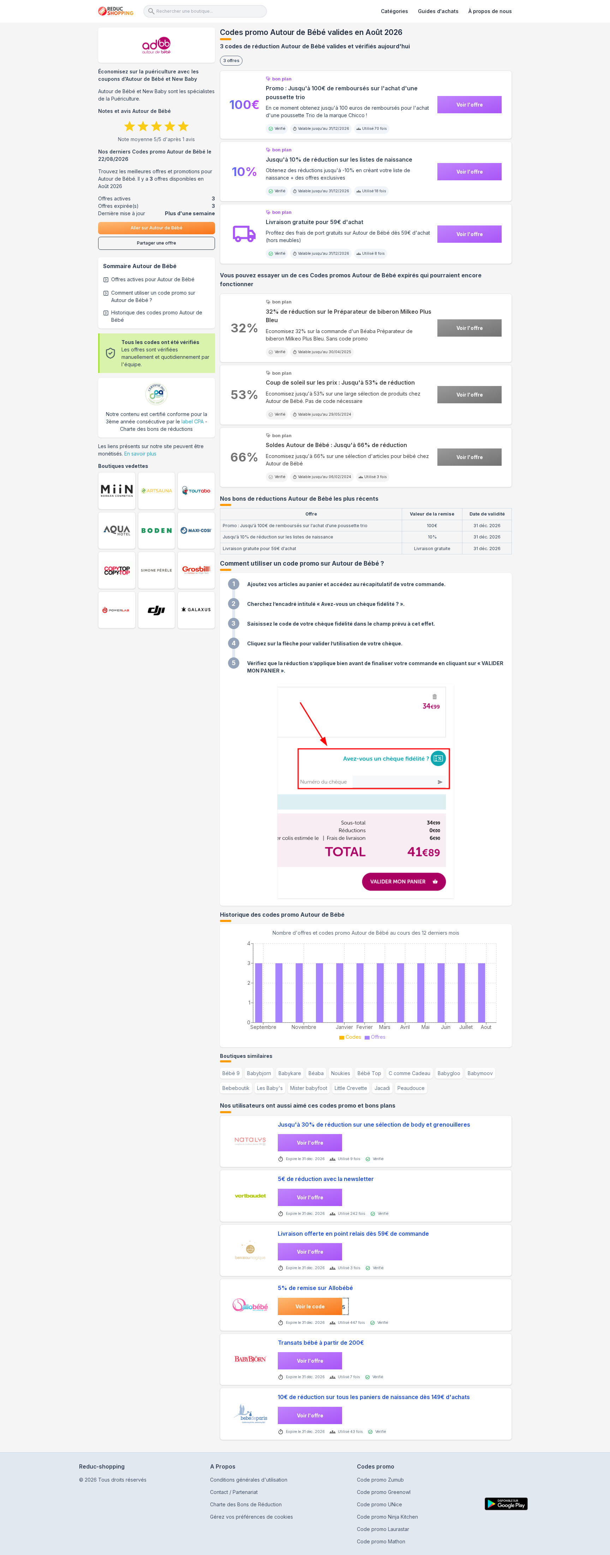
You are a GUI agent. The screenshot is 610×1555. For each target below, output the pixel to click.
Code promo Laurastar (383, 1529)
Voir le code (310, 1306)
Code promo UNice (379, 1504)
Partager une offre (156, 243)
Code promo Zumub (380, 1480)
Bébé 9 (231, 1073)
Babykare (290, 1073)
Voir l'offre (469, 105)
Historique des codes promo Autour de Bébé (156, 316)
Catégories (394, 11)
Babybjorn (259, 1073)
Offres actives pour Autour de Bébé (153, 279)
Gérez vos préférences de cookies (251, 1517)
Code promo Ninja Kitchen (387, 1517)
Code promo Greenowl (384, 1492)
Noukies (340, 1073)
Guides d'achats (438, 11)
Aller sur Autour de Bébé (157, 227)
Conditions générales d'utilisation (248, 1480)
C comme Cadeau (409, 1073)
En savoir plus (140, 454)
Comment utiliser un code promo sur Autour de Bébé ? (153, 296)
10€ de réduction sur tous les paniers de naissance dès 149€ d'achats (374, 1397)
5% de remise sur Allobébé (315, 1288)
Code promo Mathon (381, 1541)
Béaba (316, 1073)
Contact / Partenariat (234, 1492)
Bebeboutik (236, 1088)
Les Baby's (270, 1088)
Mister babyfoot (308, 1088)
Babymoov (480, 1073)
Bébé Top (369, 1073)
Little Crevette (351, 1088)
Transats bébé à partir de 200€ (321, 1342)
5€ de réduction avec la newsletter (326, 1179)
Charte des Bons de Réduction (246, 1504)
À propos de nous (490, 11)
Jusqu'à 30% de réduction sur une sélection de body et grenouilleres (374, 1124)
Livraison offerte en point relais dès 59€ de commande (353, 1233)
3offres (231, 60)
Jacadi (382, 1088)
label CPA (192, 421)
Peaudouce (411, 1088)
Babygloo (449, 1073)
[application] (366, 989)
